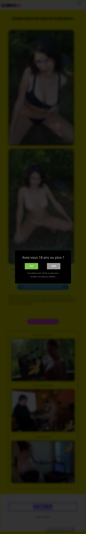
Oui (31, 266)
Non (54, 266)
